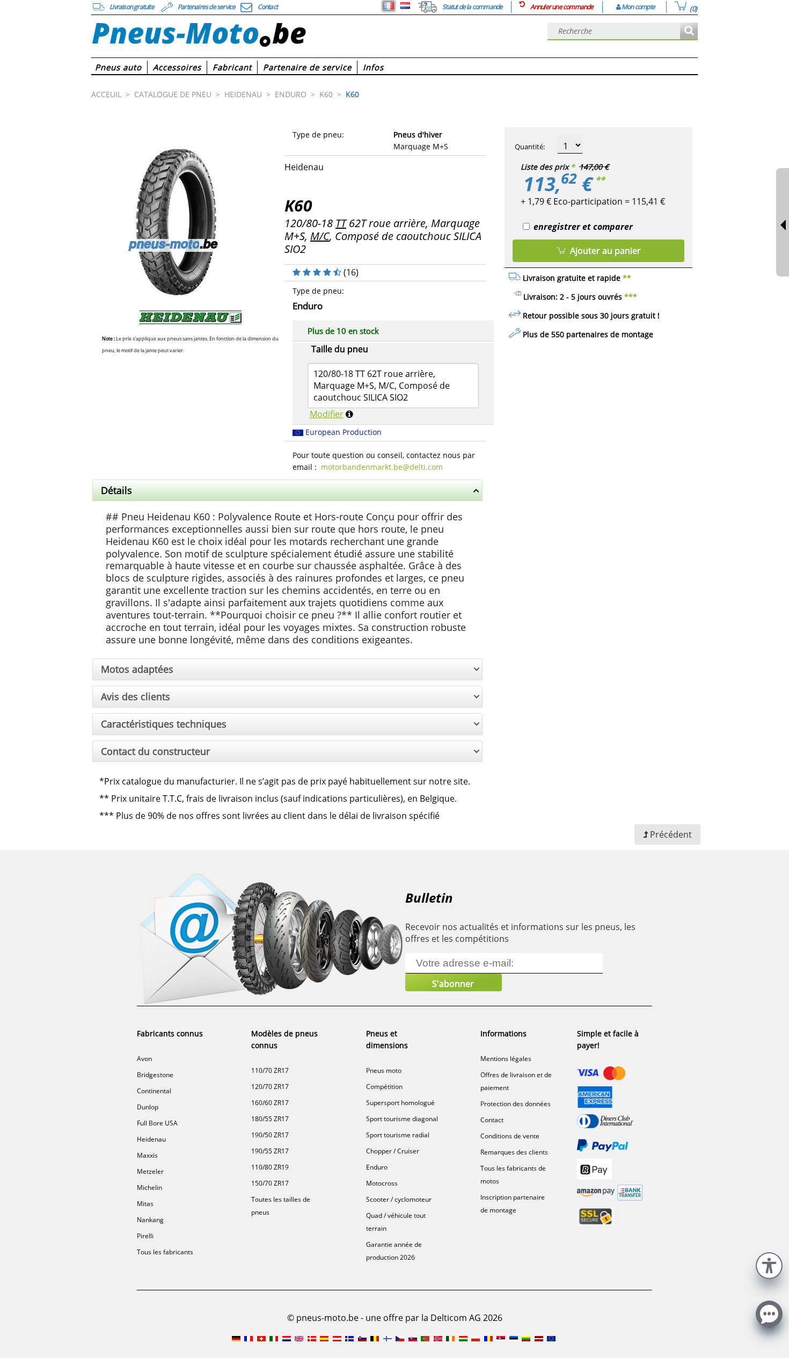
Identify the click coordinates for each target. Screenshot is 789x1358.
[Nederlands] (405, 6)
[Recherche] (689, 31)
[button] (769, 1264)
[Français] (388, 6)
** (600, 180)
